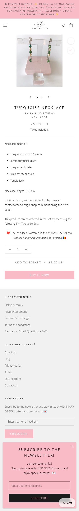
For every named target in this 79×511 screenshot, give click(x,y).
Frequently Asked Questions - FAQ (26, 331)
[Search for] (64, 25)
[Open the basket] (70, 25)
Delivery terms (14, 305)
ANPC (8, 372)
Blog (7, 359)
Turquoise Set (29, 223)
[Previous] (30, 97)
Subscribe (39, 498)
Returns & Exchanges (17, 318)
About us (10, 352)
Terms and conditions (17, 324)
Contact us (11, 385)
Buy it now (39, 275)
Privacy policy (13, 365)
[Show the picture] (37, 97)
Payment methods (16, 311)
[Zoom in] (70, 41)
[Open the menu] (5, 25)
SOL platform (13, 378)
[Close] (71, 446)
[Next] (48, 97)
